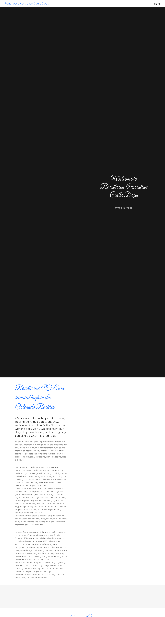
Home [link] (157, 4)
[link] (26, 3)
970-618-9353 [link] (123, 207)
